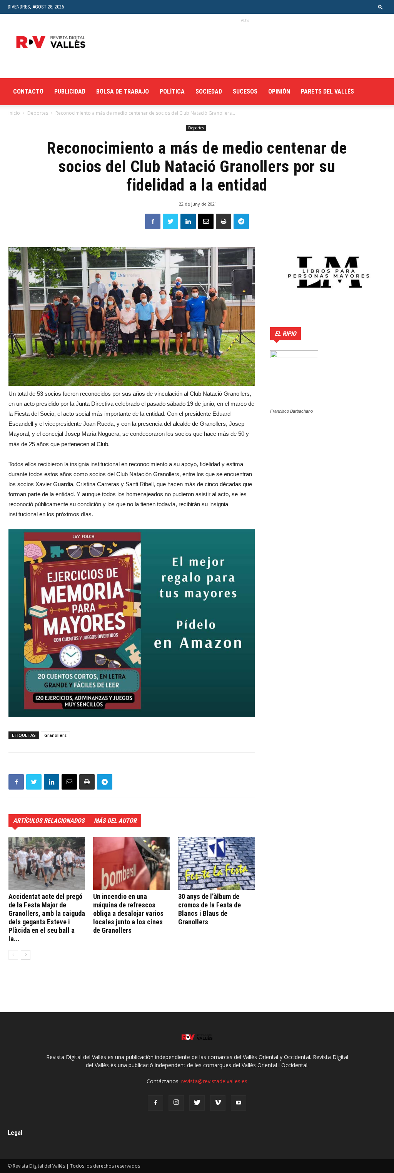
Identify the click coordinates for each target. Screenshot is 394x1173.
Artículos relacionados (49, 820)
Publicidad (69, 91)
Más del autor (115, 820)
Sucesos (245, 91)
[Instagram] (176, 1103)
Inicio (14, 113)
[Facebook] (155, 1103)
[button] (380, 7)
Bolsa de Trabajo (122, 91)
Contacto (28, 91)
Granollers (55, 735)
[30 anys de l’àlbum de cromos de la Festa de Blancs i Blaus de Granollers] (216, 863)
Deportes (37, 113)
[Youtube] (238, 1103)
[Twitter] (197, 1103)
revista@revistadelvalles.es (214, 1081)
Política (172, 91)
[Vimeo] (217, 1103)
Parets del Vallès (327, 91)
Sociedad (208, 91)
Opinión (279, 91)
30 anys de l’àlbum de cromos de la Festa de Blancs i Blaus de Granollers (209, 909)
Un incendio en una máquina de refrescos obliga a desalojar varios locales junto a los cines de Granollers (128, 913)
